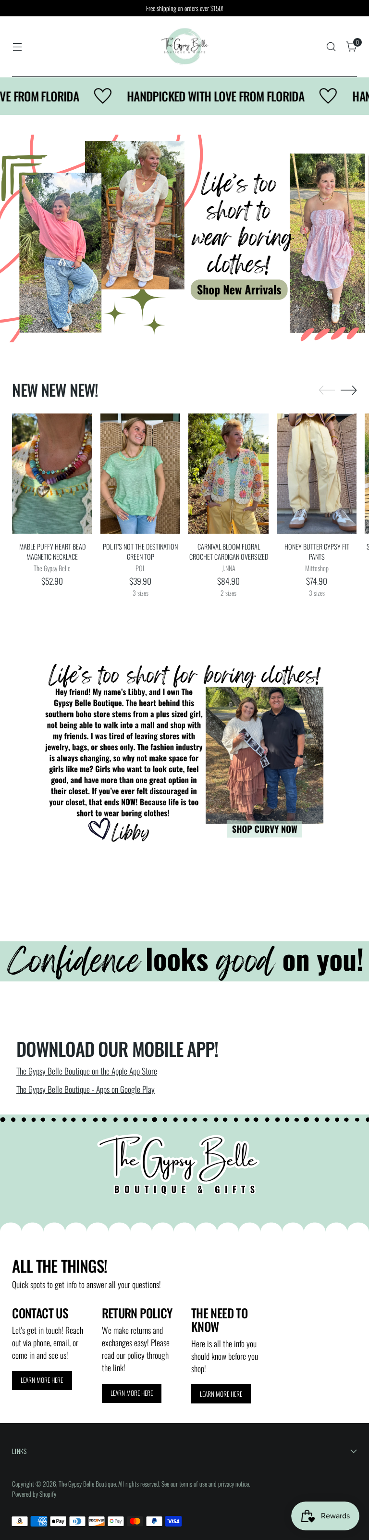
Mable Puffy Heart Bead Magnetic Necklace (52, 551)
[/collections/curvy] (184, 754)
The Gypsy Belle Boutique (87, 1484)
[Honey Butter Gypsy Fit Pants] (317, 473)
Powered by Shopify (34, 1494)
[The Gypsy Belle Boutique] (184, 46)
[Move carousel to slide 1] (178, 320)
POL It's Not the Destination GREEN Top (140, 551)
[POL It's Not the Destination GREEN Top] (140, 473)
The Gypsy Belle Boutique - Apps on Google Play (85, 1089)
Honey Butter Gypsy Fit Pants (316, 551)
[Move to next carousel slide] (207, 320)
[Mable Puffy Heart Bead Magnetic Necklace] (52, 473)
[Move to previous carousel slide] (162, 320)
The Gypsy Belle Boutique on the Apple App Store (86, 1070)
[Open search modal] (331, 47)
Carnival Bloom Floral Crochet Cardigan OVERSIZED (228, 551)
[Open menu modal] (17, 47)
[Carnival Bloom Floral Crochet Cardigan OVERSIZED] (228, 473)
